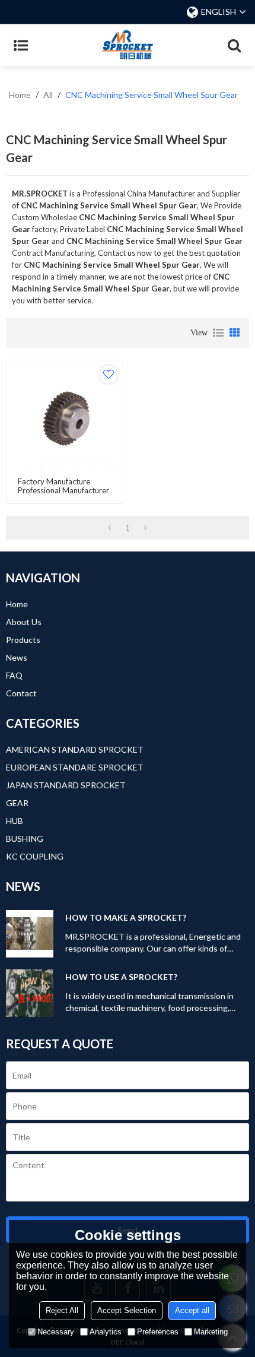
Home (20, 95)
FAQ (14, 675)
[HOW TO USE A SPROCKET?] (29, 993)
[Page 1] (109, 528)
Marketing (211, 1331)
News (16, 657)
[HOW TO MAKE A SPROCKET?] (29, 933)
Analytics (106, 1331)
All (48, 95)
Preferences (158, 1331)
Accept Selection (126, 1310)
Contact (21, 693)
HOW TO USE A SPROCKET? (121, 977)
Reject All (62, 1310)
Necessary (55, 1331)
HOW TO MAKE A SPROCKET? (125, 917)
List (218, 333)
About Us (24, 622)
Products (23, 640)
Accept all (192, 1310)
